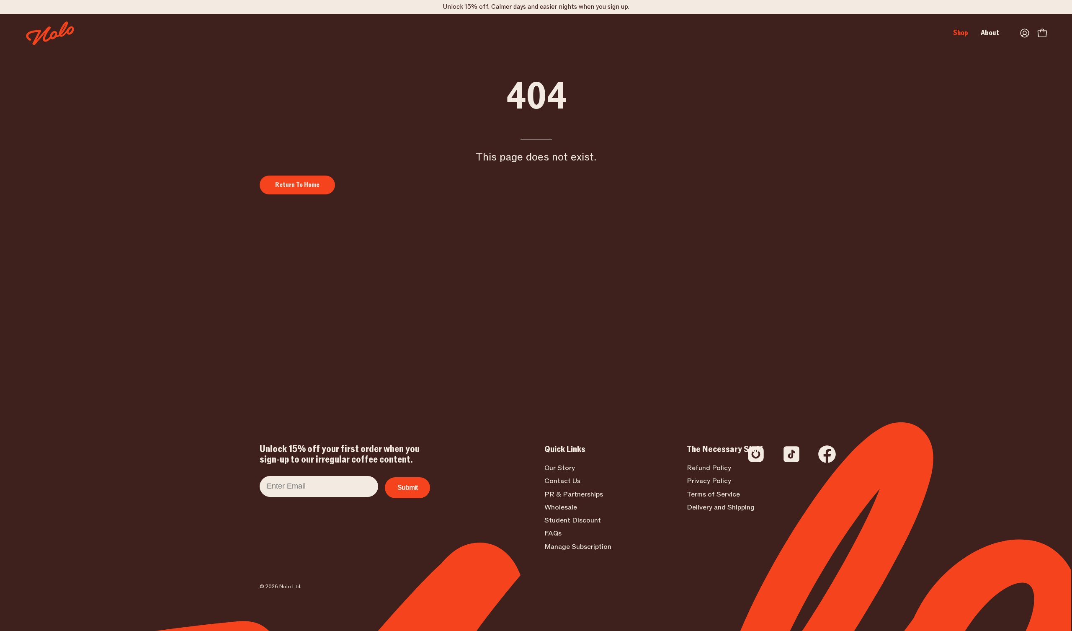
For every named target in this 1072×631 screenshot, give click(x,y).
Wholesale (560, 507)
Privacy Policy (709, 481)
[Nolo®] (50, 33)
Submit (407, 487)
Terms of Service (713, 494)
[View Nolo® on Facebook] (827, 454)
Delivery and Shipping (721, 507)
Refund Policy (709, 468)
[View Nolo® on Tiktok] (791, 454)
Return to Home (297, 184)
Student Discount (572, 520)
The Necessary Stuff (725, 449)
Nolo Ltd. (290, 586)
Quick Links (564, 449)
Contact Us (562, 481)
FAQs (553, 533)
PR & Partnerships (573, 494)
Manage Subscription (577, 546)
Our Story (559, 468)
